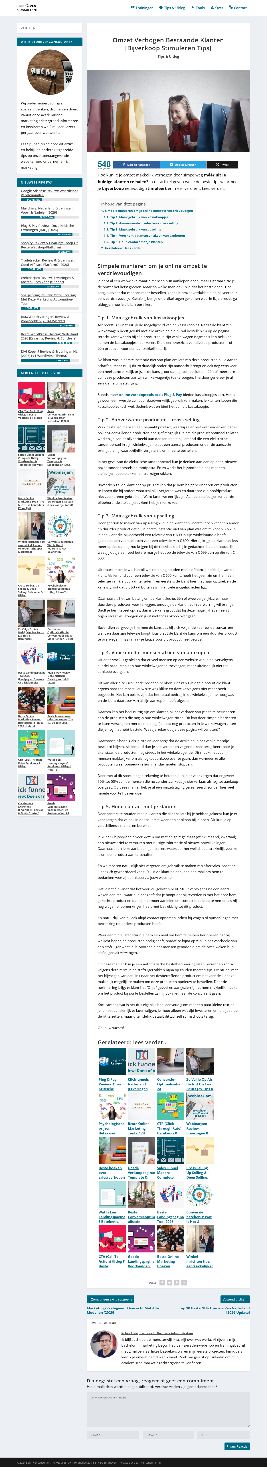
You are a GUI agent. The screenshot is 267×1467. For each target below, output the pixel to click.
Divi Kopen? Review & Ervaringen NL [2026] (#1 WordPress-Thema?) (49, 353)
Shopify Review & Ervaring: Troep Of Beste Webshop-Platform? (49, 245)
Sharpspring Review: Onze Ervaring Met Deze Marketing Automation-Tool (48, 299)
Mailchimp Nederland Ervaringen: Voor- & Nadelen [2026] (47, 210)
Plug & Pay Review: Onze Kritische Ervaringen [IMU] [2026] (47, 227)
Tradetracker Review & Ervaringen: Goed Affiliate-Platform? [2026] (48, 262)
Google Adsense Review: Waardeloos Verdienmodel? (49, 193)
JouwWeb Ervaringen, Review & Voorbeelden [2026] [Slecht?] (45, 318)
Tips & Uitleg (168, 56)
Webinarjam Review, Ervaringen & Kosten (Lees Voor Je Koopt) (47, 279)
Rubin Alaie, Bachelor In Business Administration (157, 1333)
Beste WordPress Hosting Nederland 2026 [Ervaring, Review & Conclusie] (49, 336)
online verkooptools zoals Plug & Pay (150, 394)
